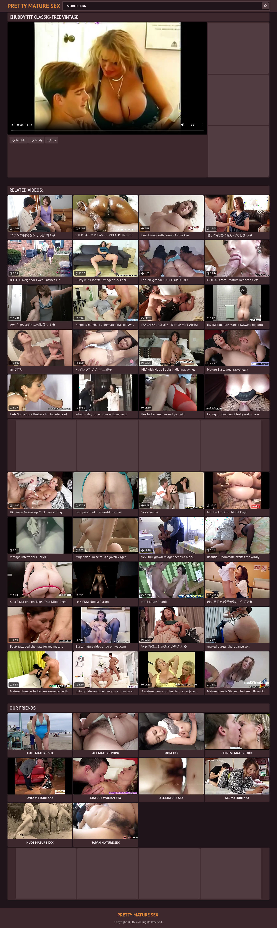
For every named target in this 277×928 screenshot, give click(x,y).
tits (54, 140)
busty (38, 140)
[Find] (265, 5)
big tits (21, 140)
